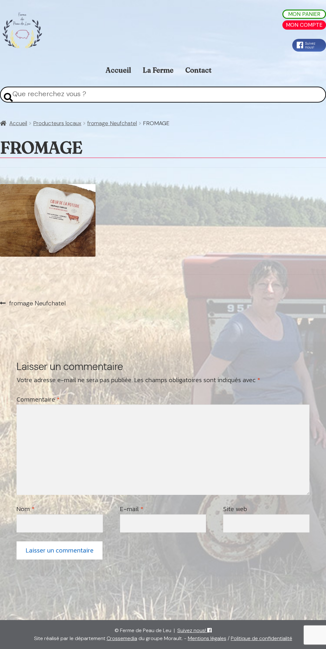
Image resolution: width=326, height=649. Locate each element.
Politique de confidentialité (261, 638)
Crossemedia (122, 638)
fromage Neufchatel (112, 123)
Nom (25, 509)
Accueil (118, 70)
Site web (235, 509)
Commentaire (38, 399)
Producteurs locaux (57, 123)
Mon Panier (304, 14)
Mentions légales (207, 638)
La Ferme (158, 70)
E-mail (131, 509)
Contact (198, 70)
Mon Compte (304, 24)
